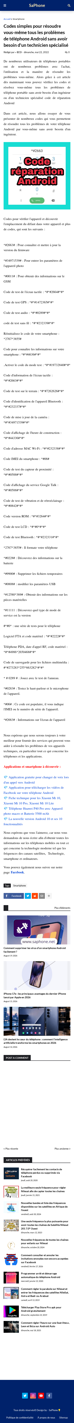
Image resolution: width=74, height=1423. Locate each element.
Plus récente (11, 1148)
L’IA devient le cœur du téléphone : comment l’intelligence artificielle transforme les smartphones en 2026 (36, 1041)
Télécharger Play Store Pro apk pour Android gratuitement (41, 1309)
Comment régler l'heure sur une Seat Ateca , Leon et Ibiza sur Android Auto (45, 1324)
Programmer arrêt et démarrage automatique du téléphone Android (40, 1275)
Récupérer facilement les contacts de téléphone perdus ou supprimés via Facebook (41, 1173)
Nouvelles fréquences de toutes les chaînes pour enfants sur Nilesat (44, 1241)
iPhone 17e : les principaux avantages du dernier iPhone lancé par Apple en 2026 (35, 995)
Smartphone (18, 19)
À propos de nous (46, 1417)
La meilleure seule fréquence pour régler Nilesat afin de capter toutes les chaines (43, 1189)
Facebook (17, 872)
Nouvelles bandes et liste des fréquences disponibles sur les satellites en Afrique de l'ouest (44, 1206)
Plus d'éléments (62, 907)
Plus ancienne (62, 1148)
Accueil (7, 19)
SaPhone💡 (55, 1410)
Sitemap (63, 1417)
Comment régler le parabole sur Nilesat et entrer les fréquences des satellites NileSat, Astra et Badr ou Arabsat (45, 1292)
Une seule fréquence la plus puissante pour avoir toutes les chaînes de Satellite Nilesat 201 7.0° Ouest (44, 1225)
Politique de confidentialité (19, 1417)
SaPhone (37, 5)
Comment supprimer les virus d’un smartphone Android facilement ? (35, 949)
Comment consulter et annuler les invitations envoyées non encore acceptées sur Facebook (44, 1259)
